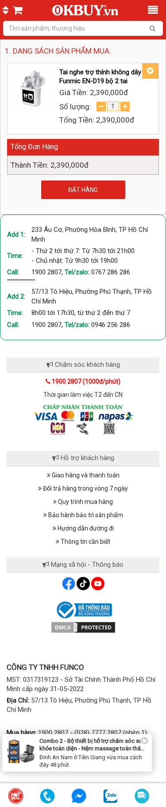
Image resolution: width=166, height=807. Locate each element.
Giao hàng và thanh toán (85, 475)
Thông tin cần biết (84, 541)
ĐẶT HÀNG (83, 189)
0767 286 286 (110, 272)
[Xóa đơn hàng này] (150, 70)
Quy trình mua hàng (85, 501)
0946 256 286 (110, 325)
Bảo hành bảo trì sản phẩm (85, 515)
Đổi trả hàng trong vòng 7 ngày (85, 488)
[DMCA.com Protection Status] (83, 626)
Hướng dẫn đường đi (85, 528)
